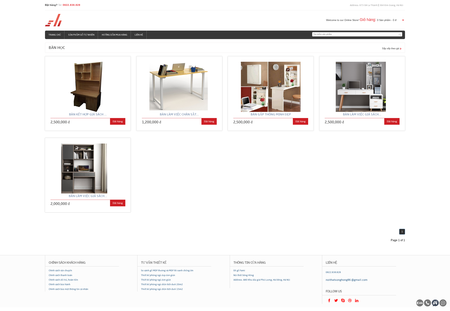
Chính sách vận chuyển (60, 270)
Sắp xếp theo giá (390, 48)
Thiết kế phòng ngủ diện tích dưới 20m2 (162, 284)
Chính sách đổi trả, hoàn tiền (63, 279)
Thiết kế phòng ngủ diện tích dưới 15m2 (162, 289)
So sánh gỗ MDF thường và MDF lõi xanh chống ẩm (167, 270)
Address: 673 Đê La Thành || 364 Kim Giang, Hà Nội (376, 5)
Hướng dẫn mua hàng (114, 34)
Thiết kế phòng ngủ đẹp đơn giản (158, 275)
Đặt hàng (118, 121)
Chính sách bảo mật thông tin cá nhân (68, 289)
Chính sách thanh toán (60, 275)
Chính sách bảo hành (59, 284)
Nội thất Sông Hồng (243, 275)
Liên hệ (139, 34)
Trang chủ (55, 34)
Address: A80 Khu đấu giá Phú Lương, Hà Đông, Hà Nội (261, 279)
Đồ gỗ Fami (239, 270)
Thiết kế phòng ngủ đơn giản (156, 279)
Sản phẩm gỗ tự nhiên (81, 34)
